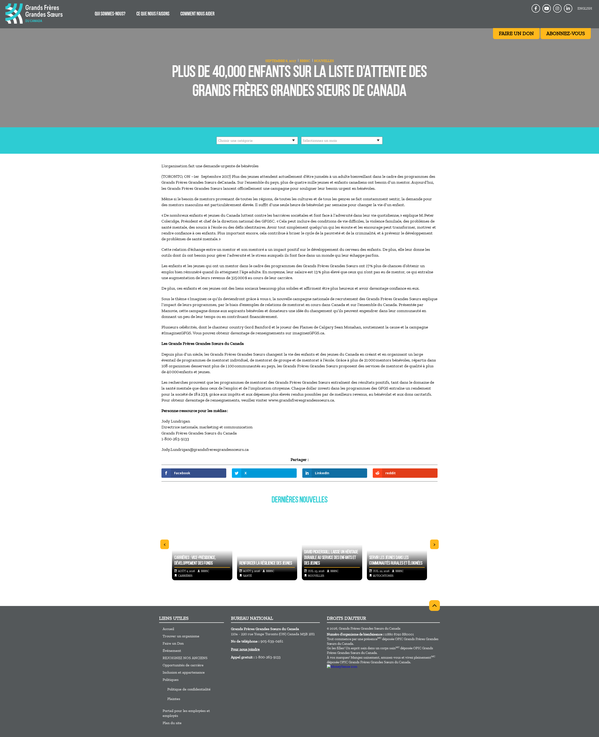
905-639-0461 (271, 641)
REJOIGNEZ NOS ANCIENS (185, 658)
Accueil (168, 629)
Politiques (171, 679)
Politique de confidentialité (189, 689)
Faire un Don (173, 643)
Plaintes (173, 699)
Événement (172, 650)
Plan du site (172, 723)
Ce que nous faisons (152, 14)
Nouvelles (324, 61)
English (584, 8)
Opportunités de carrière (183, 665)
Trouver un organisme (181, 636)
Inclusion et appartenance (184, 672)
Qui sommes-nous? (110, 14)
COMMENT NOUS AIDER (197, 14)
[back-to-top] (434, 605)
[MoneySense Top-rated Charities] (342, 666)
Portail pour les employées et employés (186, 713)
